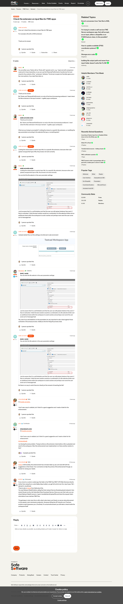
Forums (18, 9)
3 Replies (83, 145)
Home (13, 9)
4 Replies (83, 164)
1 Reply (83, 139)
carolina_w (89, 87)
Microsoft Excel (102, 185)
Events (60, 3)
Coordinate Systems (88, 185)
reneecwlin (89, 123)
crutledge (88, 92)
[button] (99, 3)
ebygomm (89, 118)
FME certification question (88, 154)
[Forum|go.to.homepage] (14, 3)
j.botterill (88, 81)
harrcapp (88, 97)
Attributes (85, 174)
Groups (67, 3)
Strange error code (88, 54)
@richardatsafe (22, 441)
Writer (93, 174)
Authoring (83, 65)
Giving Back (30, 575)
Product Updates (51, 3)
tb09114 (20, 479)
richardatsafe (21, 399)
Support (73, 3)
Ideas (43, 3)
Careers (38, 575)
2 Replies (83, 151)
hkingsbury (21, 270)
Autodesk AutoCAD (88, 188)
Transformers (84, 26)
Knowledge (81, 3)
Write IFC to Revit (86, 143)
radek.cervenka (22, 27)
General (33, 9)
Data (82, 50)
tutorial (29, 488)
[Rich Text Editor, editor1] (44, 536)
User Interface (86, 177)
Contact (46, 575)
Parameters (97, 181)
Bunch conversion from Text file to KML (95, 21)
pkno (19, 423)
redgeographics (90, 108)
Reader (101, 174)
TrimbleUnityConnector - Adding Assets (92, 148)
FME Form (26, 9)
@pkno (20, 464)
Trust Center (54, 575)
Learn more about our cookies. (93, 592)
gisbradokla (89, 102)
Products (22, 575)
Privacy (63, 575)
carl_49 (88, 113)
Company (14, 575)
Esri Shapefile (86, 181)
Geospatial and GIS (99, 177)
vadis (87, 76)
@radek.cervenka (25, 402)
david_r (20, 67)
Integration (84, 56)
